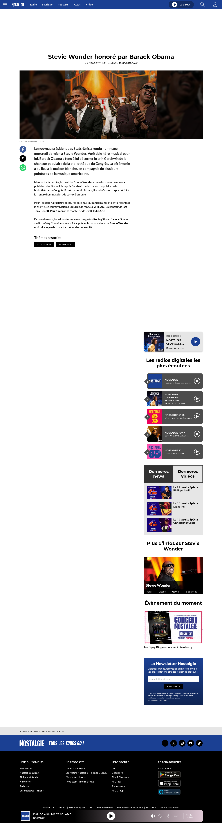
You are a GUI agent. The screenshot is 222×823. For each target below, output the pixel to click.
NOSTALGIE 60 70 (174, 414)
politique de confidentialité (157, 700)
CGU (91, 807)
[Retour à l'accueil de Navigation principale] (18, 5)
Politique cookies (105, 807)
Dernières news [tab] (159, 474)
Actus (77, 4)
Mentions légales (77, 807)
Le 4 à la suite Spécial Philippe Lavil (186, 488)
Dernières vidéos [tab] (188, 474)
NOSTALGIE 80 (173, 450)
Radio (33, 4)
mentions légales (173, 698)
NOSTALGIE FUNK (175, 432)
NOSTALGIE (171, 379)
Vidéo (89, 4)
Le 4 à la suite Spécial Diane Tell (186, 505)
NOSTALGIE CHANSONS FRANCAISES (174, 342)
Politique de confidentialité (130, 807)
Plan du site (48, 807)
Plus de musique (189, 816)
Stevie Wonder (158, 585)
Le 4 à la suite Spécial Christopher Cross (186, 521)
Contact (62, 807)
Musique (47, 4)
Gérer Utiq (151, 807)
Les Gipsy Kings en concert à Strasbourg (168, 647)
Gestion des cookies (169, 807)
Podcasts (63, 4)
